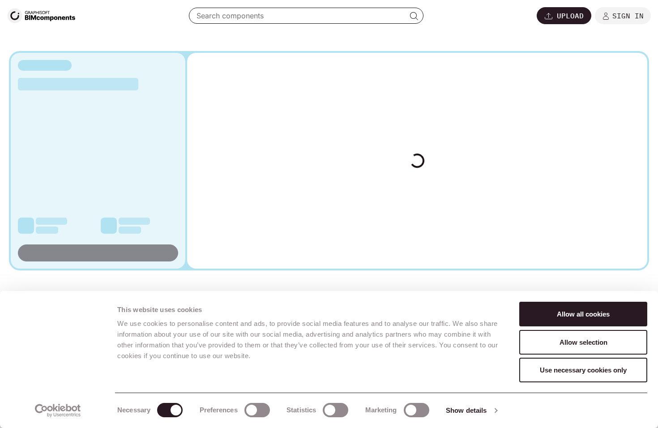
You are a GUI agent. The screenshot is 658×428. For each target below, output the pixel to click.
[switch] (257, 410)
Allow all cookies (583, 314)
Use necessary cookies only (583, 370)
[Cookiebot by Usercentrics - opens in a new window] (58, 410)
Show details (466, 410)
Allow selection (583, 342)
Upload (570, 15)
